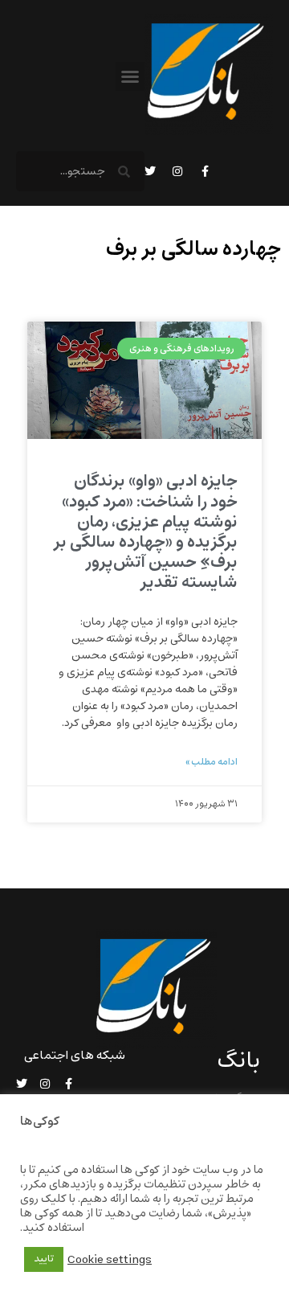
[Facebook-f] (204, 171)
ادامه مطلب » (211, 762)
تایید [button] (44, 1259)
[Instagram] (177, 171)
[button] (130, 76)
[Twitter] (150, 171)
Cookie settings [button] (109, 1260)
